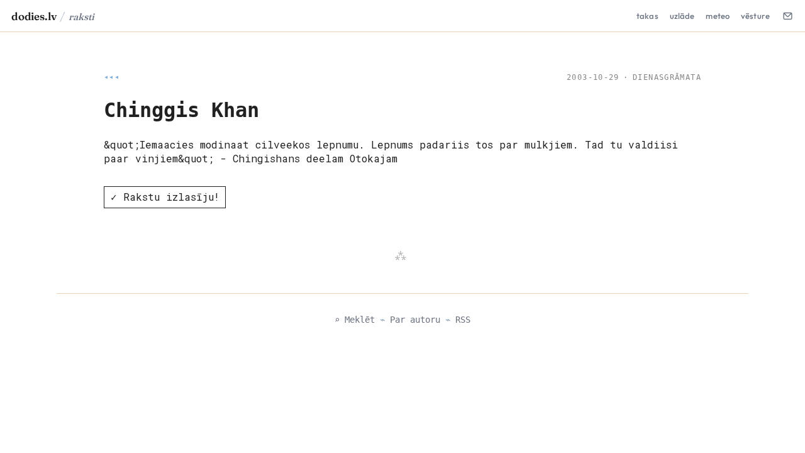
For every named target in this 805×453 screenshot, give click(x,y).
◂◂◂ (111, 77)
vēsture (755, 16)
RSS (462, 320)
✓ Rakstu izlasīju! (165, 196)
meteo (718, 16)
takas (647, 16)
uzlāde (682, 16)
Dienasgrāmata (667, 77)
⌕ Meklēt (355, 320)
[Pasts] (787, 15)
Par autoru (415, 320)
